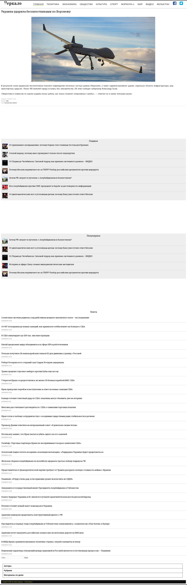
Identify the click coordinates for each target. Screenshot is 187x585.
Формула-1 (127, 4)
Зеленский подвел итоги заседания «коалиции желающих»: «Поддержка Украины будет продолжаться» (52, 452)
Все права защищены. (17, 581)
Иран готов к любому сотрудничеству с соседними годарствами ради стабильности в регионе (48, 416)
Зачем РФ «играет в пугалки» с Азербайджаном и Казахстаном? (40, 177)
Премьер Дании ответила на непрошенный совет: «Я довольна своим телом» (39, 425)
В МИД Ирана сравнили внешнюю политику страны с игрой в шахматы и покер (40, 541)
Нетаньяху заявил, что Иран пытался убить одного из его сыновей (34, 434)
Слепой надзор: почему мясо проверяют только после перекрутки (42, 153)
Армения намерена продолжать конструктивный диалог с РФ (32, 514)
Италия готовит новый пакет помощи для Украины (26, 506)
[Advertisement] (66, 122)
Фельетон (163, 4)
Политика (53, 4)
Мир (140, 4)
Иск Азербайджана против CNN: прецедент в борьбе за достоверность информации (50, 186)
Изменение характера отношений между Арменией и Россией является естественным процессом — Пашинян (55, 550)
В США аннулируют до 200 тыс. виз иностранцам (25, 335)
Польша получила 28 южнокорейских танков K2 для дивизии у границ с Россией (41, 353)
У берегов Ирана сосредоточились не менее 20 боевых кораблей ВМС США (38, 380)
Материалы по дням (13, 575)
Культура (101, 4)
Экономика (69, 4)
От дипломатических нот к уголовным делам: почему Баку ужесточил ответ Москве (51, 194)
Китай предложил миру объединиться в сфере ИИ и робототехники (34, 344)
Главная (38, 4)
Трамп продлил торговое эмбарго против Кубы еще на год (29, 371)
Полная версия (28, 581)
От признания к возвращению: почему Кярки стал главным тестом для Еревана (48, 145)
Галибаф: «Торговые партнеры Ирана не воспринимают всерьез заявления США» (41, 443)
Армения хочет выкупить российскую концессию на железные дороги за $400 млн (42, 532)
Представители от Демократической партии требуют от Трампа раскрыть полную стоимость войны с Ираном (56, 470)
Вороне (15, 102)
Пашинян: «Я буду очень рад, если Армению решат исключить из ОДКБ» (37, 479)
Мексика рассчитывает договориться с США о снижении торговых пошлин (38, 407)
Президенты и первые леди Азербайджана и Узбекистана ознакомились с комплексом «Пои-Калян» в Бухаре (55, 523)
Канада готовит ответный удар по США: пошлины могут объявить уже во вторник (41, 398)
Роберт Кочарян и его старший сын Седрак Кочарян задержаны (32, 362)
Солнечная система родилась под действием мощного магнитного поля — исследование (45, 317)
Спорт (114, 4)
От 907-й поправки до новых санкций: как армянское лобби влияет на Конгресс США (43, 326)
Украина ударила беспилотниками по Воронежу (36, 11)
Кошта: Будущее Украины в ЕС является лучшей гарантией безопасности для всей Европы (46, 497)
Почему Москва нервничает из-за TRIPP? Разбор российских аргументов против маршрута (54, 169)
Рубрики (8, 570)
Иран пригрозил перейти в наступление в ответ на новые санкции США (37, 389)
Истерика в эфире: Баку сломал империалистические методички (41, 264)
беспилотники (8, 102)
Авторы (7, 566)
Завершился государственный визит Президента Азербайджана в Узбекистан (40, 488)
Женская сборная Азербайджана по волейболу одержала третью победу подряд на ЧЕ (43, 461)
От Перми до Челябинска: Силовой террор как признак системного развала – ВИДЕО (51, 161)
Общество (86, 4)
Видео (150, 4)
